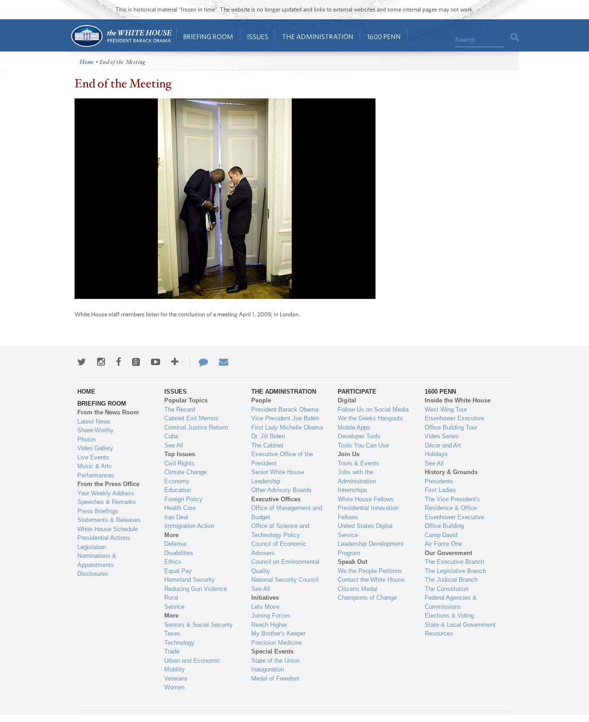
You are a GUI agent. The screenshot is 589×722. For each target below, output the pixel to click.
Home (121, 36)
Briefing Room (208, 36)
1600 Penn (384, 36)
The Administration (317, 36)
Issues (257, 36)
